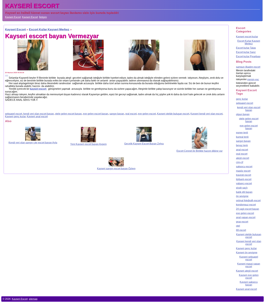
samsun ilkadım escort (248, 67)
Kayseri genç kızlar (15, 116)
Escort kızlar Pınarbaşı (248, 56)
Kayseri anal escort (37, 116)
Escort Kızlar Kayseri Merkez (248, 42)
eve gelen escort (147, 113)
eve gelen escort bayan (95, 113)
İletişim (43, 17)
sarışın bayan (116, 113)
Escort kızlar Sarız (246, 52)
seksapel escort (13, 113)
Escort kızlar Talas (246, 48)
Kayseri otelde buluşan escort (173, 113)
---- (6, 75)
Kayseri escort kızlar (247, 36)
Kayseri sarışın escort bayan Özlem (116, 168)
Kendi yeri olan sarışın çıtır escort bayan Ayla (33, 142)
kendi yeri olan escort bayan (38, 113)
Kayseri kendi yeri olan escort (206, 113)
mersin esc (253, 79)
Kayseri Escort (13, 17)
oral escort (131, 113)
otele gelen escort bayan (68, 113)
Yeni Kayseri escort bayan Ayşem (88, 144)
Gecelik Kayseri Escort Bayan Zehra (144, 143)
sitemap (33, 299)
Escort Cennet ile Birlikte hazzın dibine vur (200, 151)
